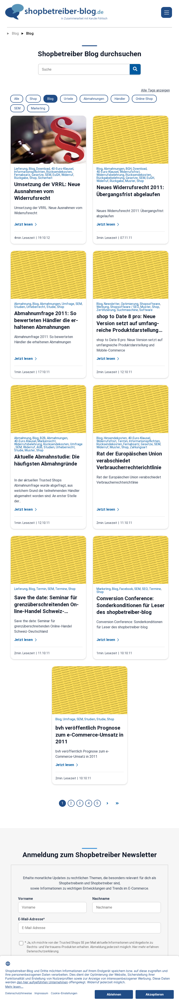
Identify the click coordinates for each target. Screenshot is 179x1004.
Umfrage (68, 303)
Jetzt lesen (23, 224)
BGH (129, 168)
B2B (43, 438)
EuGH (56, 174)
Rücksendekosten (59, 171)
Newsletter (112, 303)
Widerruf (67, 174)
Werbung (102, 306)
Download (43, 168)
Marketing (38, 108)
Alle (16, 98)
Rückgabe (21, 177)
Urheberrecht (35, 306)
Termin (123, 441)
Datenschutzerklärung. (43, 951)
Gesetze (38, 174)
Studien (19, 306)
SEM (17, 108)
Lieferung (21, 168)
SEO (145, 588)
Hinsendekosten (115, 438)
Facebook (126, 588)
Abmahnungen (94, 98)
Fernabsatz (22, 174)
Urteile (68, 98)
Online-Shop (144, 98)
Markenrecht (47, 441)
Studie (51, 306)
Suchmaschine (127, 309)
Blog (15, 33)
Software (146, 309)
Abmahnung (22, 303)
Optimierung (129, 303)
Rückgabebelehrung (110, 177)
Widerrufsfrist (130, 171)
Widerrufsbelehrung (110, 174)
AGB (39, 447)
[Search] (135, 69)
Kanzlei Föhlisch (98, 18)
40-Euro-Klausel (62, 168)
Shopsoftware (150, 303)
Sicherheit (45, 177)
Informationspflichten (29, 171)
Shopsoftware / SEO (124, 306)
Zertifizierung (105, 309)
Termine (61, 588)
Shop (33, 98)
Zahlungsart (138, 447)
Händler (120, 98)
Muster (130, 180)
